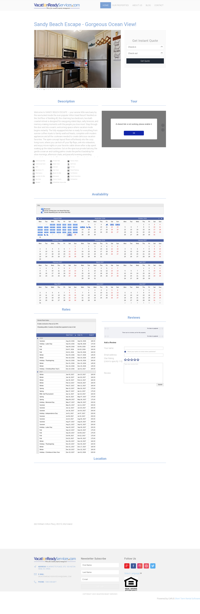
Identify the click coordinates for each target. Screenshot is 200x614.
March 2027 (100, 262)
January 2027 (142, 240)
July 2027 (142, 284)
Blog (148, 5)
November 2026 (57, 240)
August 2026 (58, 218)
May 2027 (57, 284)
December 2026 (100, 240)
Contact (159, 5)
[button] (36, 59)
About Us (137, 5)
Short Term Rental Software (187, 598)
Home (106, 5)
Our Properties (120, 5)
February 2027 (57, 262)
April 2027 (142, 262)
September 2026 (100, 218)
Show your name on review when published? (141, 351)
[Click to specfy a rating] (125, 359)
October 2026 (142, 218)
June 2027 (100, 284)
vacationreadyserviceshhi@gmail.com (54, 577)
